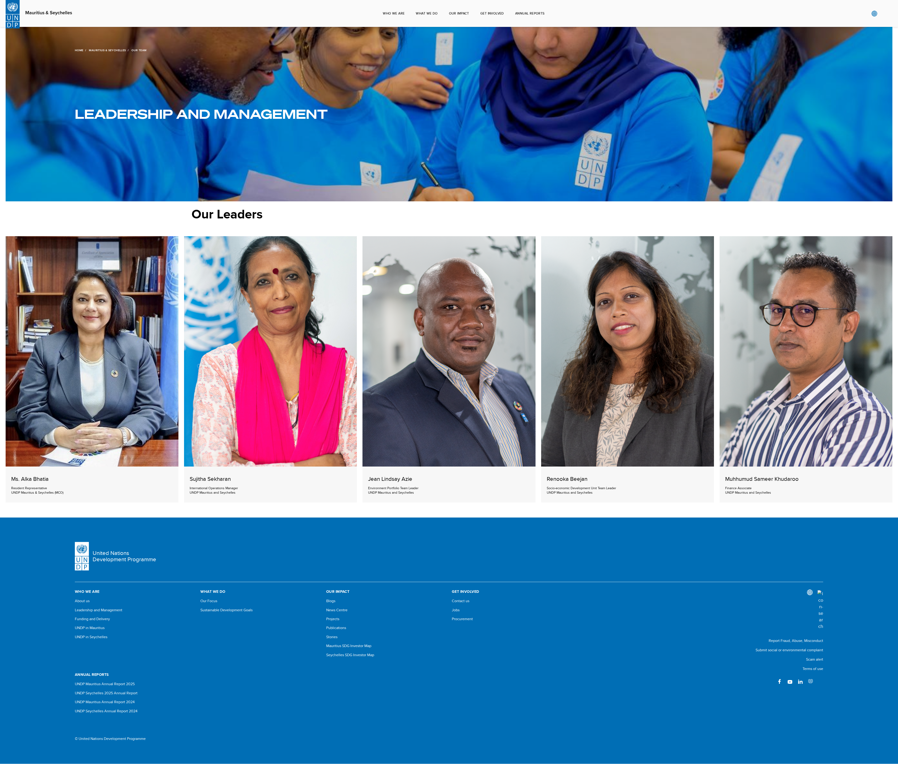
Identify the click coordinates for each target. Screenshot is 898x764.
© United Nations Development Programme (110, 738)
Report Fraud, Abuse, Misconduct (796, 640)
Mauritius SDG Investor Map (348, 645)
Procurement (462, 619)
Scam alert (814, 659)
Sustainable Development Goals (226, 610)
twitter (820, 681)
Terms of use (813, 668)
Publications (336, 627)
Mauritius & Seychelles (48, 13)
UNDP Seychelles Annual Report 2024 (106, 711)
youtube (790, 681)
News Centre (337, 610)
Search (884, 14)
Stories (331, 637)
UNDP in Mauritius (90, 627)
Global (874, 14)
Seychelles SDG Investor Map (350, 655)
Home (79, 50)
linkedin (800, 681)
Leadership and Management (98, 610)
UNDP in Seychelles (91, 637)
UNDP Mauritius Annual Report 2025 (105, 684)
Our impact (459, 13)
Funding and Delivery (92, 619)
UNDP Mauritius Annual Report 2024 (105, 702)
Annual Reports (530, 13)
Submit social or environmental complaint (789, 650)
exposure (810, 681)
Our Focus (208, 601)
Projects (332, 619)
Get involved (492, 13)
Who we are (394, 13)
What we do (427, 13)
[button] (92, 369)
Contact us (460, 601)
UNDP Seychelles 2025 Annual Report (106, 693)
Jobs (456, 610)
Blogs (330, 601)
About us (82, 601)
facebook (779, 681)
